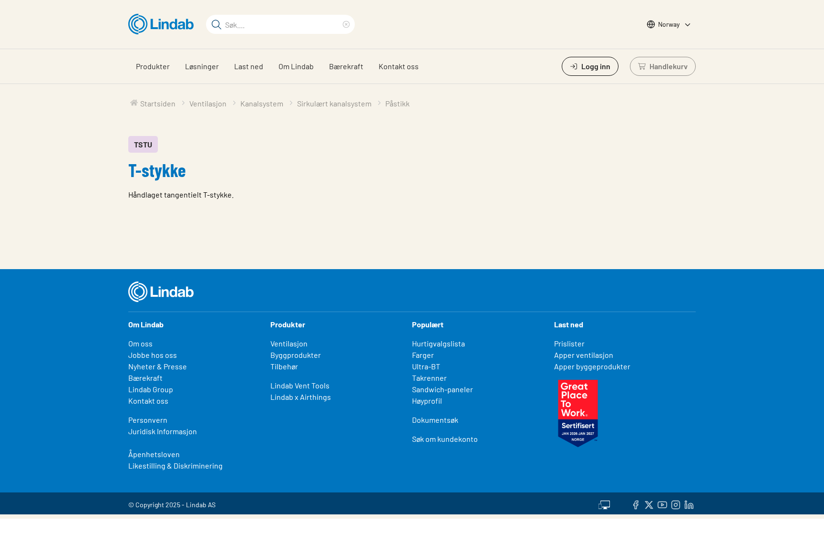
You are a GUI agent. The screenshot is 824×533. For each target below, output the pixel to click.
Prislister (569, 343)
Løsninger (202, 66)
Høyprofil (427, 400)
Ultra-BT (426, 366)
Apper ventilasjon (583, 354)
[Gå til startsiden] (163, 24)
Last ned (248, 66)
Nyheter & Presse (157, 366)
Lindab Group (150, 389)
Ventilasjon (289, 343)
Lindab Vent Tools (300, 385)
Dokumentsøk (435, 419)
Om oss (140, 343)
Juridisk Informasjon (162, 431)
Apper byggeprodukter (592, 366)
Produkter (153, 66)
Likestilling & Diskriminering (175, 465)
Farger (423, 354)
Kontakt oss (399, 66)
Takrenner (429, 377)
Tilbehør (284, 366)
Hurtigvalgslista (438, 343)
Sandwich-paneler (442, 389)
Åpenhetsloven (154, 454)
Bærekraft (346, 66)
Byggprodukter (295, 354)
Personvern (147, 419)
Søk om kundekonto (445, 438)
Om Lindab (296, 66)
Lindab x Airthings (300, 396)
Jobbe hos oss (152, 354)
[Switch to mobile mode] (604, 503)
